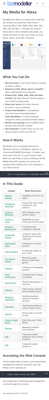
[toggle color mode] (37, 3)
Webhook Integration (10, 298)
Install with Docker (10, 236)
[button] (4, 3)
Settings (8, 290)
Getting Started (8, 196)
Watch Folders (11, 252)
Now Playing (10, 283)
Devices (8, 328)
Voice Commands (10, 275)
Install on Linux (9, 220)
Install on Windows (9, 213)
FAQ (6, 337)
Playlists (8, 268)
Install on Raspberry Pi (10, 228)
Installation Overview (10, 205)
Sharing (8, 314)
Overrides (9, 307)
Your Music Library (10, 260)
